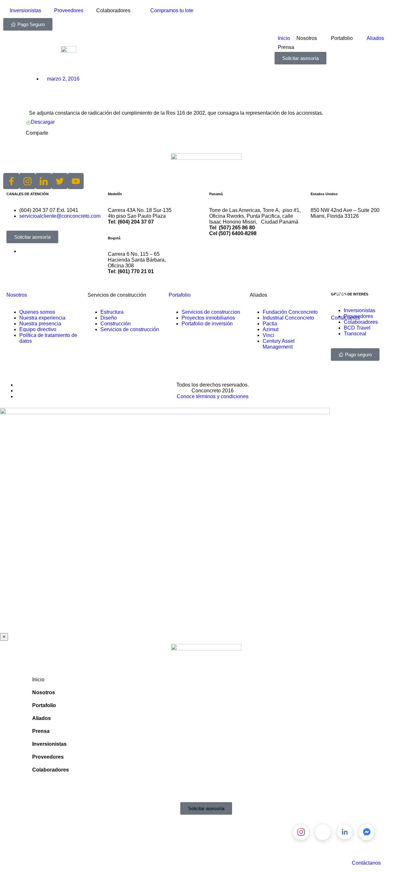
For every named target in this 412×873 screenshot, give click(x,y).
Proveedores (68, 10)
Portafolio (180, 295)
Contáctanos (345, 318)
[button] (71, 144)
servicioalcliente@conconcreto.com (59, 216)
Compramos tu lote (171, 10)
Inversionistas (25, 10)
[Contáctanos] (339, 301)
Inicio (38, 679)
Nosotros (16, 295)
